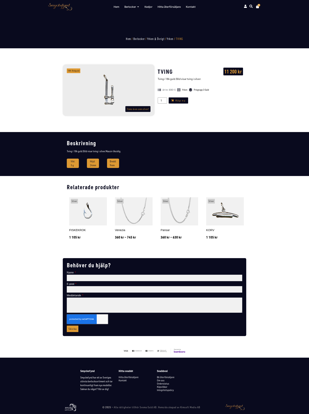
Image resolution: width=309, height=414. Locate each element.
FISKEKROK (77, 230)
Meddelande (74, 295)
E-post (71, 284)
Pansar (165, 230)
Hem (128, 39)
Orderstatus (163, 383)
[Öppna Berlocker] (138, 7)
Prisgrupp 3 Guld (201, 89)
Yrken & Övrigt (155, 39)
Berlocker (139, 39)
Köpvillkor (162, 386)
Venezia (120, 230)
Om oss (160, 380)
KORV (210, 230)
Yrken (170, 39)
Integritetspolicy (165, 390)
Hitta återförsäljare (129, 377)
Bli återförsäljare (165, 377)
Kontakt (123, 380)
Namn (70, 272)
